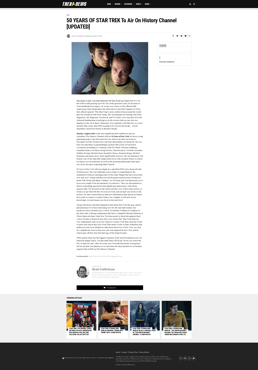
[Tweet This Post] (177, 36)
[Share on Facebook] (173, 36)
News (109, 4)
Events (138, 4)
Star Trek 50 (93, 256)
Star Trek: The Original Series (110, 256)
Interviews (128, 4)
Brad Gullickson (79, 36)
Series (147, 4)
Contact (124, 352)
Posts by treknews (166, 62)
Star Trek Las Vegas (120, 100)
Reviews (117, 4)
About (118, 352)
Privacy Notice (144, 352)
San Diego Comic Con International (92, 100)
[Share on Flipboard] (181, 36)
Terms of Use (133, 352)
